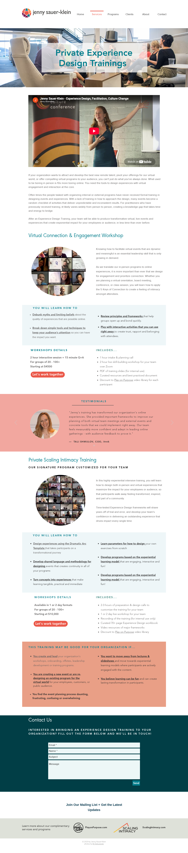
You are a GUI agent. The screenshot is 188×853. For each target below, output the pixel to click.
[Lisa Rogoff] (94, 445)
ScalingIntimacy (151, 827)
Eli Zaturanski (98, 844)
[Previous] (16, 422)
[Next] (172, 422)
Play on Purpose (123, 380)
